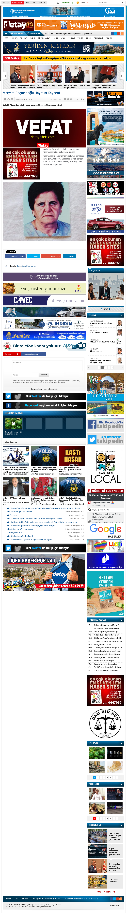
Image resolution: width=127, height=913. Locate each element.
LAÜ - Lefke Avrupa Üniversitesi (73, 899)
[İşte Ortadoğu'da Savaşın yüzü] (96, 767)
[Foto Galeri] (18, 33)
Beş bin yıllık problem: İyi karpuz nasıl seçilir (13, 433)
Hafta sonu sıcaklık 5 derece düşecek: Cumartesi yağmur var (104, 655)
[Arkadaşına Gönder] (68, 99)
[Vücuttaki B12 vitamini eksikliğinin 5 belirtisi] (114, 767)
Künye (27, 2)
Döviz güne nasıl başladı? (59, 34)
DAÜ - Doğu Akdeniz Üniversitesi (42, 899)
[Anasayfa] (6, 33)
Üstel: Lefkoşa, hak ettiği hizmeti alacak (49, 86)
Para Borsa (25, 899)
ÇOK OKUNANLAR (95, 825)
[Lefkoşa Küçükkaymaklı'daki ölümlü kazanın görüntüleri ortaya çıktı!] (114, 808)
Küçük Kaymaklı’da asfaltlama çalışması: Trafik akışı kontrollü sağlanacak (105, 649)
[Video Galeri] (34, 33)
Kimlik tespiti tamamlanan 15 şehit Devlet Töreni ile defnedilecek (105, 626)
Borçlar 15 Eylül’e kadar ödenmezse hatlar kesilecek (103, 629)
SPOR (16, 899)
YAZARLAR (92, 315)
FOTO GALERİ (93, 743)
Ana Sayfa (6, 2)
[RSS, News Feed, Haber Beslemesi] (122, 33)
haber (19, 266)
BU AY (99, 892)
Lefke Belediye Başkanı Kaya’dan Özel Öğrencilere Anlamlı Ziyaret (29, 540)
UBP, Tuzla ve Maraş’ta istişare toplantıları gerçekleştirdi (105, 639)
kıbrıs (28, 266)
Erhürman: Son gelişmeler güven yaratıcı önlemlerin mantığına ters (22, 86)
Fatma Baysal (102, 341)
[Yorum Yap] (65, 99)
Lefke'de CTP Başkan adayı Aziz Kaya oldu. (16, 501)
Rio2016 (57, 899)
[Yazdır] (71, 99)
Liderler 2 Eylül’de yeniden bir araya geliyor (103, 633)
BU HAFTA (106, 892)
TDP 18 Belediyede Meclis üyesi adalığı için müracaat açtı (104, 86)
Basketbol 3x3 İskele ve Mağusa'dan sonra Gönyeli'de (103, 636)
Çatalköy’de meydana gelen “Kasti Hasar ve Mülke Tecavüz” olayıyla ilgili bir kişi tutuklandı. (72, 471)
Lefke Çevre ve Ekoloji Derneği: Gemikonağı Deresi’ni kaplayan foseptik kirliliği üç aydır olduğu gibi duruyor (43, 508)
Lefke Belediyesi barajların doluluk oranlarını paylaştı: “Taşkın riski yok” (31, 526)
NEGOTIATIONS (91, 899)
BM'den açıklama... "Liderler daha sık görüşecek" (77, 86)
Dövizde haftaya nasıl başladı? (101, 661)
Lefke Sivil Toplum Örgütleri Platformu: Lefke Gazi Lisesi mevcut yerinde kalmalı (34, 519)
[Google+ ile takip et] (118, 33)
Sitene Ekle (42, 2)
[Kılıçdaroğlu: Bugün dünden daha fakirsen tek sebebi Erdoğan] (96, 794)
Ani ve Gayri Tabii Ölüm (14, 533)
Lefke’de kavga (12, 515)
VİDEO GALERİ (94, 784)
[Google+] (12, 99)
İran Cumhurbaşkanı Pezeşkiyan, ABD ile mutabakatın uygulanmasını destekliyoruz (68, 58)
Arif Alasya (99, 332)
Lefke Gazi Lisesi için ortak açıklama (19, 512)
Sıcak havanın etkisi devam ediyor (102, 664)
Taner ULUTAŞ (100, 360)
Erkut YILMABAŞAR (101, 323)
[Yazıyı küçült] (77, 99)
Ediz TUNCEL (96, 350)
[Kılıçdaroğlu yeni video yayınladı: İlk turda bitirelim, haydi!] (114, 794)
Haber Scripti (114, 906)
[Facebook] (5, 99)
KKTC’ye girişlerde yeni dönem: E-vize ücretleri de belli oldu (104, 671)
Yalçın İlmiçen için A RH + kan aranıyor (20, 529)
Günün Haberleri (17, 2)
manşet (33, 266)
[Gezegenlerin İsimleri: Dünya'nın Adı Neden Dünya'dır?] (114, 753)
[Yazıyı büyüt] (82, 99)
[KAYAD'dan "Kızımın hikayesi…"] (96, 808)
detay (24, 266)
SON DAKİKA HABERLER (97, 620)
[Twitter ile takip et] (115, 33)
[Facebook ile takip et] (112, 33)
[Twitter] (8, 99)
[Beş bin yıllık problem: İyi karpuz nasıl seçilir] (96, 753)
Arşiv (33, 2)
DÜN (113, 892)
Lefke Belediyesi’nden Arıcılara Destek (20, 536)
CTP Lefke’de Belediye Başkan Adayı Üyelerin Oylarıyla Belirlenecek (43, 501)
